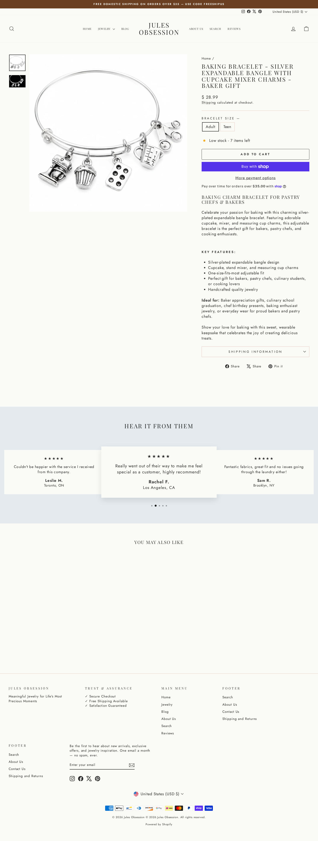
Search (215, 28)
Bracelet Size (220, 118)
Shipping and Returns (239, 718)
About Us (196, 28)
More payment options (255, 178)
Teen (227, 127)
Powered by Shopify (159, 824)
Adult (210, 127)
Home (87, 28)
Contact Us (230, 711)
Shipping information (255, 351)
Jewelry (105, 28)
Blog (125, 28)
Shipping (209, 102)
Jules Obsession (159, 28)
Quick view (44, 622)
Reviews (234, 28)
